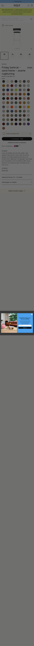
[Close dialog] (32, 314)
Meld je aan (25, 327)
